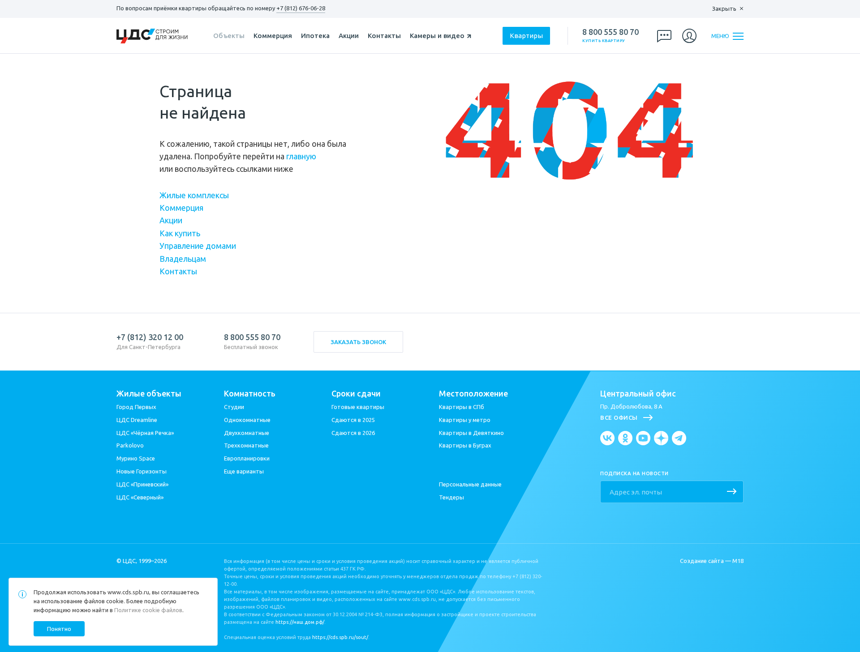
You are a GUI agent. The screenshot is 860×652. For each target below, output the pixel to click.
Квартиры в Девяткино (471, 433)
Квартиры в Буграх (465, 445)
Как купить (179, 233)
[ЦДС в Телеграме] (679, 438)
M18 (738, 561)
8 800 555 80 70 (610, 31)
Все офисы (619, 417)
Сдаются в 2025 (353, 420)
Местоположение (473, 393)
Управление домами (197, 245)
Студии (234, 407)
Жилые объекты (148, 393)
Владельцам (182, 258)
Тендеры (451, 497)
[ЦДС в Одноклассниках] (625, 438)
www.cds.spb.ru (128, 592)
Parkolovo (130, 445)
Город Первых (136, 407)
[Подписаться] (732, 492)
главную (301, 156)
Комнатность (249, 393)
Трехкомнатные (246, 445)
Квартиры (526, 35)
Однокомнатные (247, 420)
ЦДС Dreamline (136, 420)
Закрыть (724, 8)
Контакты (384, 35)
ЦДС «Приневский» (142, 484)
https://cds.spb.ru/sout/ (340, 637)
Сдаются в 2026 (353, 433)
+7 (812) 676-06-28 (300, 8)
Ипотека (315, 35)
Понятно (59, 629)
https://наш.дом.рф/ (299, 622)
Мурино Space (135, 458)
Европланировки (247, 458)
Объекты (229, 35)
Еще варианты (244, 471)
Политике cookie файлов (148, 610)
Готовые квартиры (357, 407)
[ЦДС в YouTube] (643, 438)
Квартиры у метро (464, 420)
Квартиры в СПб (461, 407)
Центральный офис (638, 393)
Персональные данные (470, 484)
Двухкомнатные (246, 433)
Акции (349, 35)
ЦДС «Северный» (139, 497)
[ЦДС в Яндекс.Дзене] (661, 438)
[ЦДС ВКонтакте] (607, 438)
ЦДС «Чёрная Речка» (145, 433)
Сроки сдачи (356, 393)
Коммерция (273, 35)
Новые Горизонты (141, 471)
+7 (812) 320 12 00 (149, 336)
